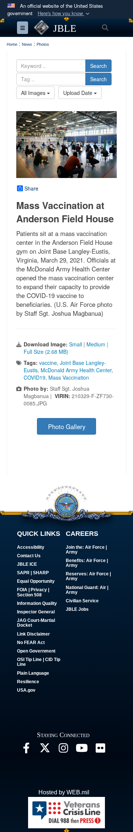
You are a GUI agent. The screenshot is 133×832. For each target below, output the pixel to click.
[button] (64, 13)
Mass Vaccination (68, 377)
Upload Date (78, 92)
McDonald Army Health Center (76, 370)
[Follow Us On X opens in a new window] (44, 750)
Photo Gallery (66, 426)
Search (98, 65)
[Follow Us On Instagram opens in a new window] (63, 750)
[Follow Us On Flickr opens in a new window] (100, 750)
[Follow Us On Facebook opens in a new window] (26, 750)
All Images (34, 92)
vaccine (48, 362)
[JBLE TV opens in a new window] (81, 750)
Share (31, 188)
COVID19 (34, 377)
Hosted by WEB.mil (63, 792)
